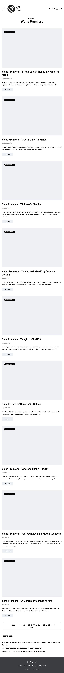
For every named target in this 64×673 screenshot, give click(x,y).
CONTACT (27, 665)
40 (46, 625)
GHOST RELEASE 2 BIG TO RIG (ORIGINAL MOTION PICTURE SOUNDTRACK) (23, 651)
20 (29, 625)
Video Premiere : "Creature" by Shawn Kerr (25, 139)
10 (24, 625)
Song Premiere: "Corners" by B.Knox (21, 403)
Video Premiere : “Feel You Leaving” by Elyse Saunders (31, 533)
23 (36, 625)
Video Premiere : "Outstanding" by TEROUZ (25, 468)
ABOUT (20, 665)
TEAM (34, 665)
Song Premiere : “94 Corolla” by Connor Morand (27, 600)
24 (39, 625)
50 (49, 625)
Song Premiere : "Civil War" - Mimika (21, 204)
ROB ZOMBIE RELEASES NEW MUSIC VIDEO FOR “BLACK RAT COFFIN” (22, 648)
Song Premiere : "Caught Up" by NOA (21, 339)
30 (44, 625)
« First (13, 625)
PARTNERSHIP (42, 665)
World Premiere (9, 31)
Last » (32, 627)
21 (31, 625)
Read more (7, 89)
